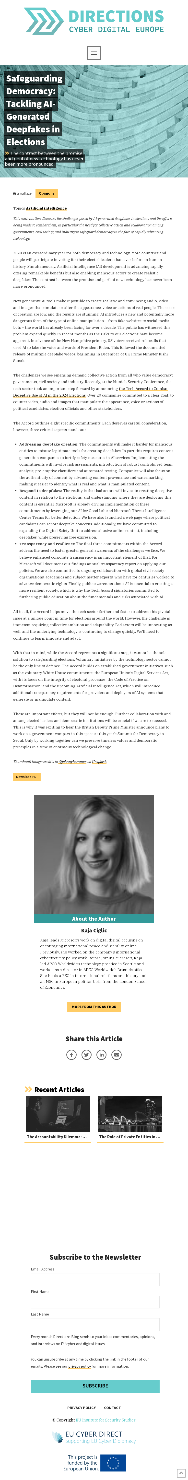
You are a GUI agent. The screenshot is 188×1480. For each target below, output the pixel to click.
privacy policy (79, 1366)
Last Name (40, 1314)
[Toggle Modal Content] (94, 53)
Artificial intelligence (46, 208)
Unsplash (99, 761)
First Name (40, 1291)
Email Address (42, 1269)
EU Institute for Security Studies (106, 1420)
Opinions (46, 193)
